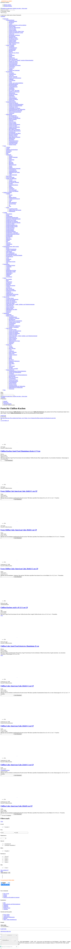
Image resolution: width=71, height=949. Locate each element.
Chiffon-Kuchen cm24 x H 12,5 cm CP (14, 607)
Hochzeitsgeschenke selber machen (11, 246)
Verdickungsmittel (13, 98)
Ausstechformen (12, 49)
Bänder (7, 247)
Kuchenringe (12, 55)
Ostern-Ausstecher (10, 307)
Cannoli (10, 23)
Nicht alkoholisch (13, 202)
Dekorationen (9, 213)
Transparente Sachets (10, 261)
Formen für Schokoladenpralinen (16, 104)
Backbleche (11, 22)
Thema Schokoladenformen (15, 111)
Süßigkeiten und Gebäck (14, 172)
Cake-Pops (11, 75)
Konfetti (5, 212)
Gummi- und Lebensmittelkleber (16, 83)
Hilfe (4, 902)
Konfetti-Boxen (9, 256)
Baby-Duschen (12, 348)
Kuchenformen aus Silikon (15, 133)
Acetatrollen (11, 46)
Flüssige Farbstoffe (13, 76)
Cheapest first (34, 418)
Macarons (11, 162)
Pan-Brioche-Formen (13, 38)
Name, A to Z (21, 418)
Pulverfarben (11, 89)
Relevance (7, 418)
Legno (7, 257)
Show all (7, 420)
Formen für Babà (12, 123)
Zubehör (11, 69)
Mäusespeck (9, 239)
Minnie (10, 358)
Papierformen (12, 57)
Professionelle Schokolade (14, 168)
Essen (4, 145)
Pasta (7, 153)
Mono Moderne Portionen (14, 137)
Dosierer (11, 51)
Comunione (11, 351)
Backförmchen (12, 50)
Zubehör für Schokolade (14, 70)
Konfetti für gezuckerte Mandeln (13, 222)
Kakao (10, 158)
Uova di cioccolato (10, 177)
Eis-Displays (9, 283)
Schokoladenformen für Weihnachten (17, 109)
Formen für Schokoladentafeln (15, 105)
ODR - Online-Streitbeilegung (10, 919)
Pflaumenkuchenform (13, 140)
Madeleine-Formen (13, 37)
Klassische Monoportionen (15, 130)
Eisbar (4, 278)
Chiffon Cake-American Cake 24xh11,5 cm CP (17, 726)
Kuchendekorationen (13, 84)
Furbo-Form (11, 33)
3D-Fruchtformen (13, 115)
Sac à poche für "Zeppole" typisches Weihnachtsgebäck (21, 60)
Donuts (7, 215)
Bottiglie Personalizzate (11, 249)
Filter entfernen (4, 872)
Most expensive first (41, 418)
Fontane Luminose (13, 354)
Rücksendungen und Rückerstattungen (11, 904)
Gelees (10, 81)
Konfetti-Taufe (9, 235)
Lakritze (8, 268)
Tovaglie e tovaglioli (13, 368)
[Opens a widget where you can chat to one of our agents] (9, 941)
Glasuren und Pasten (13, 380)
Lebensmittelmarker (13, 86)
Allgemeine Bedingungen (9, 917)
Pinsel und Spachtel (13, 59)
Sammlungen (6, 313)
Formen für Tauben (10, 303)
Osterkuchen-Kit (9, 305)
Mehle (10, 186)
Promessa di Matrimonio (14, 361)
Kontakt (5, 896)
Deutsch (10, 6)
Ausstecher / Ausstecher (14, 318)
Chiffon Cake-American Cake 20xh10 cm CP (16, 806)
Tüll (7, 262)
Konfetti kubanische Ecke (11, 225)
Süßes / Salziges (12, 44)
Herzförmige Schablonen (14, 35)
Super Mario (11, 363)
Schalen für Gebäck (13, 61)
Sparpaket (8, 242)
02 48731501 (3, 928)
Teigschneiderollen (13, 64)
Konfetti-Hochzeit (10, 229)
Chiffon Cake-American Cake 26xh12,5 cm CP (17, 686)
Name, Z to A (28, 418)
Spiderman (11, 362)
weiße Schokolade (13, 174)
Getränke (8, 193)
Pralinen (10, 167)
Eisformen (11, 120)
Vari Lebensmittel (13, 189)
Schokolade (8, 154)
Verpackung (11, 67)
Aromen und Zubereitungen (12, 299)
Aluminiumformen (10, 20)
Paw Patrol (11, 359)
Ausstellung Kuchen (10, 265)
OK (9, 872)
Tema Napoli (12, 366)
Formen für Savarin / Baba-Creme (16, 31)
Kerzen (10, 54)
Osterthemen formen (13, 106)
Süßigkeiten (8, 274)
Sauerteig (11, 187)
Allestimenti (8, 314)
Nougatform (11, 139)
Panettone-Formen (13, 385)
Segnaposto (8, 259)
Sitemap (5, 894)
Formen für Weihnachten (14, 127)
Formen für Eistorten (10, 285)
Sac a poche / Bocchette (14, 90)
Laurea (10, 357)
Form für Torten (12, 28)
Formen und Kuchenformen (15, 78)
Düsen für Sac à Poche (14, 52)
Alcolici (10, 195)
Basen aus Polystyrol (13, 377)
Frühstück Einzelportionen (12, 149)
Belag (7, 280)
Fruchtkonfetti (9, 216)
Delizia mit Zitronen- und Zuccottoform (17, 25)
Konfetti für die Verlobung (12, 221)
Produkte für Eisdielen (11, 290)
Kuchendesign (9, 71)
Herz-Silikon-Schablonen (14, 129)
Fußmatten (11, 79)
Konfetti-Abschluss (10, 227)
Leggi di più (3, 415)
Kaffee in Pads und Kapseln (15, 210)
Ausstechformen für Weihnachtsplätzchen (18, 374)
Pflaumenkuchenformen (14, 42)
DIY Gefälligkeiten (10, 252)
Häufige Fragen (6, 907)
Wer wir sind (6, 893)
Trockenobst (11, 188)
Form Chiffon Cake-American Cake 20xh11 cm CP (19, 530)
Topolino (11, 367)
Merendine (11, 163)
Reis (7, 241)
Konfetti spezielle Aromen (12, 226)
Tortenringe (8, 291)
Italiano (9, 4)
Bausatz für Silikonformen (14, 118)
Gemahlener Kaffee (13, 208)
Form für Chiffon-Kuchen (14, 27)
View (2, 615)
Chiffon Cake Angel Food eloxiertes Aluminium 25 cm (20, 646)
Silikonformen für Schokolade (15, 110)
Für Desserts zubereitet (14, 182)
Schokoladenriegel (13, 171)
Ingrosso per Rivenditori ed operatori (11, 897)
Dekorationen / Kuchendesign (15, 320)
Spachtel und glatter (13, 94)
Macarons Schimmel (13, 134)
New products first (14, 418)
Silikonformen (12, 93)
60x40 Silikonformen (13, 117)
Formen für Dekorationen (14, 124)
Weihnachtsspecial (10, 369)
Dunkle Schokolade (13, 157)
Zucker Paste (12, 100)
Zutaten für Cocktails (10, 295)
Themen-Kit (8, 344)
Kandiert (11, 183)
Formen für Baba (12, 30)
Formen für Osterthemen (11, 301)
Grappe (10, 200)
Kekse (10, 161)
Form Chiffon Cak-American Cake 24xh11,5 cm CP (19, 491)
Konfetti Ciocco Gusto (11, 220)
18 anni (10, 346)
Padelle (10, 56)
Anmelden (5, 909)
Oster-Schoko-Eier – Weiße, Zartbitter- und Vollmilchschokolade (20, 304)
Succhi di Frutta (12, 203)
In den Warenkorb (8, 460)
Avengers (11, 347)
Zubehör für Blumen (13, 99)
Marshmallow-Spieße (10, 271)
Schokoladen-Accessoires (14, 108)
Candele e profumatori (11, 250)
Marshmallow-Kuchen (11, 270)
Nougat (10, 166)
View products (4, 870)
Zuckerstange (9, 276)
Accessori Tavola (10, 298)
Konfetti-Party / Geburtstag (12, 232)
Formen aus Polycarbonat (14, 322)
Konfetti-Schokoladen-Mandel (12, 234)
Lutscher (8, 269)
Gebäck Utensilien (10, 45)
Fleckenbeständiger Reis (11, 254)
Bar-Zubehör (9, 279)
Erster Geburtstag (13, 352)
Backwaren (5, 18)
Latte (10, 201)
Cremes (7, 148)
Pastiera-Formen (12, 41)
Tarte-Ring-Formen (13, 143)
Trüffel (10, 173)
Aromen (10, 179)
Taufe (10, 364)
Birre (10, 196)
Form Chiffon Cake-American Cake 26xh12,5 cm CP (19, 569)
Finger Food (11, 353)
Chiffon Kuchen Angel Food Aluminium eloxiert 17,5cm (20, 451)
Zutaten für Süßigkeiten (11, 178)
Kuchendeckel (9, 236)
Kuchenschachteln (13, 85)
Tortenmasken (12, 66)
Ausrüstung (11, 72)
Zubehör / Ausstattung (14, 327)
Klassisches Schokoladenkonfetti (13, 218)
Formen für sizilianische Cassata (16, 32)
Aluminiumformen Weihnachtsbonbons (17, 371)
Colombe (8, 147)
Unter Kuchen (12, 96)
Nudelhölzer (11, 88)
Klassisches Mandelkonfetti (12, 217)
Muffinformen (12, 138)
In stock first (53, 418)
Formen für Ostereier (13, 103)
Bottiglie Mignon (12, 197)
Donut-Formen (12, 26)
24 (2, 420)
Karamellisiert (6, 264)
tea (9, 205)
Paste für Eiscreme (10, 289)
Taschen (8, 260)
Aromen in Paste (12, 181)
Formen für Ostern (13, 125)
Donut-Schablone (13, 119)
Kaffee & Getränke (7, 192)
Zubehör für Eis (9, 293)
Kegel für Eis (9, 288)
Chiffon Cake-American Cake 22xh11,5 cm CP (17, 765)
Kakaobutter (11, 159)
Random (48, 418)
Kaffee (7, 207)
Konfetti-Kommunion (11, 231)
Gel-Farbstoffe (12, 80)
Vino (10, 206)
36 (4, 420)
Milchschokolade (12, 164)
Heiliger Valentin (10, 315)
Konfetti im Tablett (10, 223)
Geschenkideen (12, 323)
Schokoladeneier (12, 169)
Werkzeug (8, 312)
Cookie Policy (6, 915)
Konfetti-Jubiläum (10, 230)
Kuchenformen (12, 36)
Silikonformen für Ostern (11, 309)
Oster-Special (6, 296)
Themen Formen (12, 144)
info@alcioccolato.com (6, 931)
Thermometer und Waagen (15, 65)
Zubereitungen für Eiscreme (12, 294)
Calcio (10, 349)
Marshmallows (9, 273)
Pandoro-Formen (12, 40)
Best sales (3, 418)
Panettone (8, 152)
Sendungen (5, 906)
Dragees (10, 156)
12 (1, 420)
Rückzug (5, 918)
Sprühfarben (11, 95)
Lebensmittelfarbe (13, 382)
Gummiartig (8, 266)
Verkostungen (9, 244)
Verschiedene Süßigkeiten (14, 325)
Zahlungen (5, 905)
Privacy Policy (6, 914)
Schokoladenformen (13, 62)
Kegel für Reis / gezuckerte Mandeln (14, 255)
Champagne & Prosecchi (14, 198)
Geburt (10, 356)
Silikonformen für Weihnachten (16, 387)
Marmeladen (9, 150)
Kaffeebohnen (12, 211)
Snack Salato (9, 176)
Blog (4, 390)
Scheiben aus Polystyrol (14, 91)
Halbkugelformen (13, 128)
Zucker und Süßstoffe (13, 191)
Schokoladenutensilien (11, 101)
